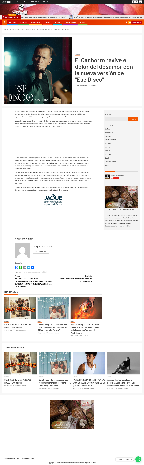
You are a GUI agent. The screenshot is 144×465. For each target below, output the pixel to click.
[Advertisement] (53, 143)
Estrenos (23, 22)
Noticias (12, 22)
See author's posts (41, 252)
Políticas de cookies (27, 458)
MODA (107, 147)
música (44, 272)
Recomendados (70, 22)
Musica (107, 151)
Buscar (108, 114)
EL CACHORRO (23, 272)
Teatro (107, 165)
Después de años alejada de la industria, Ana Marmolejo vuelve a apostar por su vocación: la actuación (123, 383)
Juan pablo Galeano (82, 85)
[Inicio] (5, 22)
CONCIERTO (109, 125)
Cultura (47, 22)
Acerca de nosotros (23, 2)
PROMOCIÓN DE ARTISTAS (39, 2)
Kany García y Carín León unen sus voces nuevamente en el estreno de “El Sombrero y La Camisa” (52, 327)
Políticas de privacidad (11, 458)
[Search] (126, 22)
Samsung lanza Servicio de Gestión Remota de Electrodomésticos (75, 278)
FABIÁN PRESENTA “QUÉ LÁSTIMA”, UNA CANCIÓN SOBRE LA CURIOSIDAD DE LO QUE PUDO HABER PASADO (87, 17)
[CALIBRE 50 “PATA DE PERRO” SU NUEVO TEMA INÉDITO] (20, 308)
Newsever (82, 463)
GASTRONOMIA (110, 140)
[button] (138, 459)
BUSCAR (133, 119)
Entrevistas (35, 22)
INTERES (83, 22)
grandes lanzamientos (34, 272)
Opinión (57, 22)
